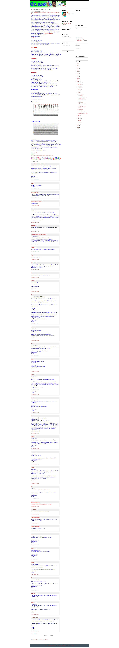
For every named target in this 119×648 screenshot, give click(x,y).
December (80, 82)
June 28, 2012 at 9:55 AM (35, 231)
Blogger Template (51, 645)
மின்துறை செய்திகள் (35, 517)
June (79, 92)
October (79, 86)
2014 (78, 78)
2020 (78, 68)
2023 (78, 63)
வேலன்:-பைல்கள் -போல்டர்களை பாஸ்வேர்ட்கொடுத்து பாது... (83, 110)
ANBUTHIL (33, 509)
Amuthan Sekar (34, 617)
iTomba (72, 645)
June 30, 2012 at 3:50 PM (35, 433)
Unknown (33, 225)
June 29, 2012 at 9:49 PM (35, 277)
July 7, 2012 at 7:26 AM (34, 614)
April (79, 117)
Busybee (33, 593)
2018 (78, 71)
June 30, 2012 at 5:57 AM (35, 371)
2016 (78, 75)
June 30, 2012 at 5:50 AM (35, 291)
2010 (78, 125)
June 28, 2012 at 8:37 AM (35, 205)
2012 (78, 81)
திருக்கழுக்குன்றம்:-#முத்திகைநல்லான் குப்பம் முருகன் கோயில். (81, 39)
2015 (78, 76)
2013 (78, 79)
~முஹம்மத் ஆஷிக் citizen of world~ (38, 234)
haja (32, 254)
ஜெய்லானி (33, 262)
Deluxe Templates (62, 645)
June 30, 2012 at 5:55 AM (35, 340)
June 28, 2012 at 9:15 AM (35, 222)
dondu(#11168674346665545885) (38, 163)
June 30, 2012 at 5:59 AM (35, 412)
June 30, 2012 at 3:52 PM (35, 448)
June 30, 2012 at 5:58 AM (35, 394)
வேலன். (32, 280)
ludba (32, 272)
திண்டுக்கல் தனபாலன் (35, 502)
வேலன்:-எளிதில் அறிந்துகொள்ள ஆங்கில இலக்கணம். (82, 103)
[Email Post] (32, 157)
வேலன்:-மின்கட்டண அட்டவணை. (41, 9)
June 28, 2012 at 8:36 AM (35, 197)
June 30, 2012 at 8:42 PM (35, 514)
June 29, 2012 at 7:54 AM (35, 269)
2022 (78, 65)
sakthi (32, 183)
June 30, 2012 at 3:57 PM (35, 498)
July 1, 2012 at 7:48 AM (34, 574)
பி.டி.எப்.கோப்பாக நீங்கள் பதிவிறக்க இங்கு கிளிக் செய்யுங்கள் (42, 155)
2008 (78, 128)
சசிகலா (32, 247)
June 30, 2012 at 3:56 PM (35, 483)
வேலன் (34, 4)
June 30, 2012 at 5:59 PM (35, 506)
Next (52, 635)
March (79, 118)
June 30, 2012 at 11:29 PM (35, 523)
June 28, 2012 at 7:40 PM (35, 259)
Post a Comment (34, 633)
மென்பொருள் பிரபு (34, 192)
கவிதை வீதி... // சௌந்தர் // (36, 201)
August (79, 89)
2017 (78, 73)
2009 (78, 127)
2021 (78, 66)
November (80, 84)
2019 (78, 70)
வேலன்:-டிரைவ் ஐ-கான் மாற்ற (82, 113)
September (80, 87)
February (79, 120)
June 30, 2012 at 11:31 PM (35, 530)
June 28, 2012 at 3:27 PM (35, 251)
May (79, 115)
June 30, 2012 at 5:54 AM (35, 323)
